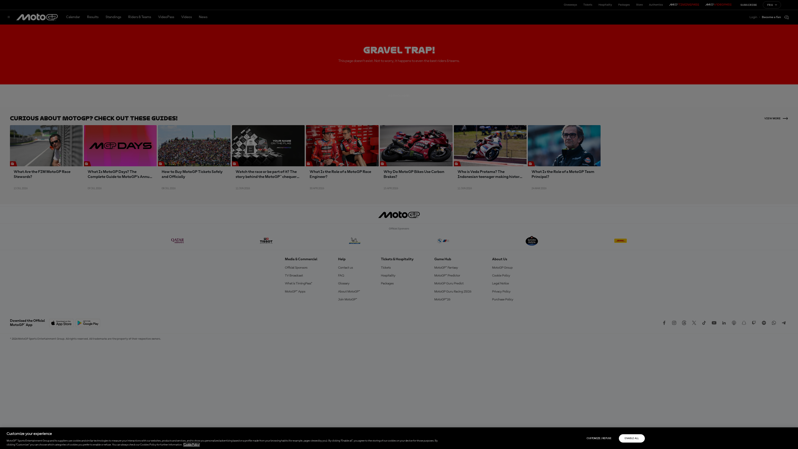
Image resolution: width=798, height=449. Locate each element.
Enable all (632, 438)
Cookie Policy (191, 444)
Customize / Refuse (599, 438)
